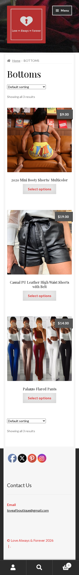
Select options (39, 189)
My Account (13, 567)
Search (39, 567)
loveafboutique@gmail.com (28, 510)
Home (16, 60)
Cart (61, 564)
